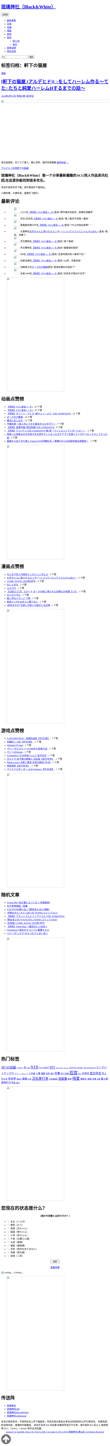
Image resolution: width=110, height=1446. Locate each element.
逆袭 (98, 1079)
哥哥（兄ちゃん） (19, 1228)
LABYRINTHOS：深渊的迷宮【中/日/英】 (28, 738)
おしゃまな (12, 584)
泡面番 (62, 1078)
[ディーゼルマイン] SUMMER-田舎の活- (27, 749)
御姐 (24, 1078)
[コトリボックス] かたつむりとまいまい (27, 933)
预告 (13, 1083)
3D (3, 1067)
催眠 (43, 1073)
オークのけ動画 (40, 267)
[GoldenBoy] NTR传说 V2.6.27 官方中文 (27, 755)
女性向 (85, 1073)
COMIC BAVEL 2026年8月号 (21, 581)
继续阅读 (63, 162)
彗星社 (19, 1079)
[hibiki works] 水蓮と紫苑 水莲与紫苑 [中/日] (29, 762)
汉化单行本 (40, 1078)
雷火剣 (104, 1079)
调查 (89, 1079)
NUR (41, 1068)
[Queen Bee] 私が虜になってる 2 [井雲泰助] (28, 902)
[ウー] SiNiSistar (15, 752)
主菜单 (5, 15)
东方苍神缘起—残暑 (17, 906)
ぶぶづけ (11, 588)
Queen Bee (59, 1068)
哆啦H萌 (21, 96)
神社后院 (11, 51)
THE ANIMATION (89, 1068)
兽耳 (52, 1074)
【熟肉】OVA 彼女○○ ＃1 (41, 212)
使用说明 (11, 48)
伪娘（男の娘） (18, 1252)
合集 (57, 1073)
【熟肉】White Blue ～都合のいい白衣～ (27, 926)
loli (28, 1068)
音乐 (15, 44)
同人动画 (65, 1074)
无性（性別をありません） (24, 1249)
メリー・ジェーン (21, 1074)
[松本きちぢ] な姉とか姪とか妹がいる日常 (28, 605)
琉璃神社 (11, 1405)
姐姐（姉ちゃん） (19, 1232)
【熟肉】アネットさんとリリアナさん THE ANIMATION (36, 916)
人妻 (38, 1073)
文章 (9, 24)
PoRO (46, 1067)
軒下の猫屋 (23, 168)
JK (25, 1067)
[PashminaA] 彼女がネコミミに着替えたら (28, 930)
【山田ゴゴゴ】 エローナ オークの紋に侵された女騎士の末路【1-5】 (42, 591)
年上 (104, 1073)
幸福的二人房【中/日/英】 (20, 742)
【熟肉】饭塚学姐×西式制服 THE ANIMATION (30, 427)
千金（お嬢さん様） (20, 1239)
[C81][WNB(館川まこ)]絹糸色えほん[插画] (28, 909)
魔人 (18, 1083)
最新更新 (11, 20)
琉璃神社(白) (13, 1409)
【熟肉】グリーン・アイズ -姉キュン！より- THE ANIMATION (39, 413)
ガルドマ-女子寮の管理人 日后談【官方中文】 (30, 759)
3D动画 (11, 1067)
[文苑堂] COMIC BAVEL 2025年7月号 (26, 923)
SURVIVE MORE (76, 1068)
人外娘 (32, 1073)
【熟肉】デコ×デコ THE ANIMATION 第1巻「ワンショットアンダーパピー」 (46, 431)
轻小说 (16, 41)
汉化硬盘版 (53, 1079)
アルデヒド (7, 168)
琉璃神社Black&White (18, 1412)
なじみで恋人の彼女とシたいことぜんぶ (27, 574)
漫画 (9, 31)
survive (66, 1068)
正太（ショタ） (18, 1221)
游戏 (9, 34)
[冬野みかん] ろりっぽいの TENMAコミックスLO (32, 913)
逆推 (94, 1079)
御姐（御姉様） (18, 1245)
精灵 (70, 1079)
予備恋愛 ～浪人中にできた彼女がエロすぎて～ (31, 424)
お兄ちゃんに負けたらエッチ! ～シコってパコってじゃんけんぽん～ (64, 231)
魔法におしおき (15, 420)
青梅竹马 (6, 1082)
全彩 (48, 1073)
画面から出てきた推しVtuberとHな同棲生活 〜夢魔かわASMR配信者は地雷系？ (48, 441)
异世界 (12, 1078)
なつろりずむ (14, 595)
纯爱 (76, 1078)
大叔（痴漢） (17, 1242)
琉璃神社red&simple (16, 1416)
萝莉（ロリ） (17, 1225)
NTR (34, 1067)
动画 (9, 27)
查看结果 (55, 1267)
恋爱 (29, 1079)
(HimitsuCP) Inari (15, 745)
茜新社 (83, 1079)
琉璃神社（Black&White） (28, 6)
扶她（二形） (17, 1256)
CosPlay (20, 1068)
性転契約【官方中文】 (18, 766)
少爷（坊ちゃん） (19, 1235)
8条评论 (30, 96)
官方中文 (95, 1073)
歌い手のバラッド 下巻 (18, 598)
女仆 (79, 1074)
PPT (52, 1067)
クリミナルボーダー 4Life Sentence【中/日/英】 (30, 769)
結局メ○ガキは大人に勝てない (22, 602)
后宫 (15, 168)
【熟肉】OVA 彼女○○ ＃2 (52, 225)
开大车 (4, 1079)
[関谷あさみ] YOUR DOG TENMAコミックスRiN (32, 920)
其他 (9, 37)
